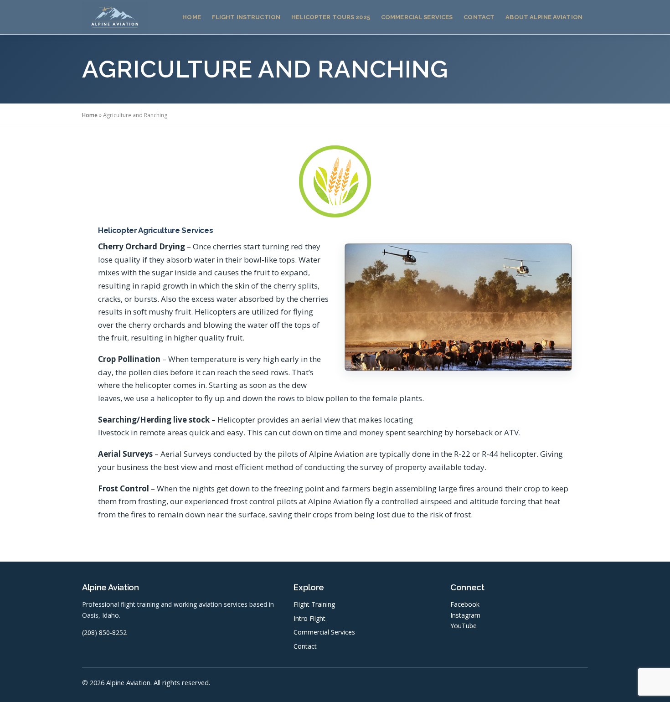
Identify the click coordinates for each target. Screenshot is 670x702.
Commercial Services (417, 17)
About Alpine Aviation (543, 17)
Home (191, 17)
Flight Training (314, 604)
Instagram (465, 615)
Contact (479, 17)
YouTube (463, 625)
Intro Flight (309, 618)
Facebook (464, 604)
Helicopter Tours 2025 (330, 17)
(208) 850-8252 (104, 632)
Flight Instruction (246, 17)
